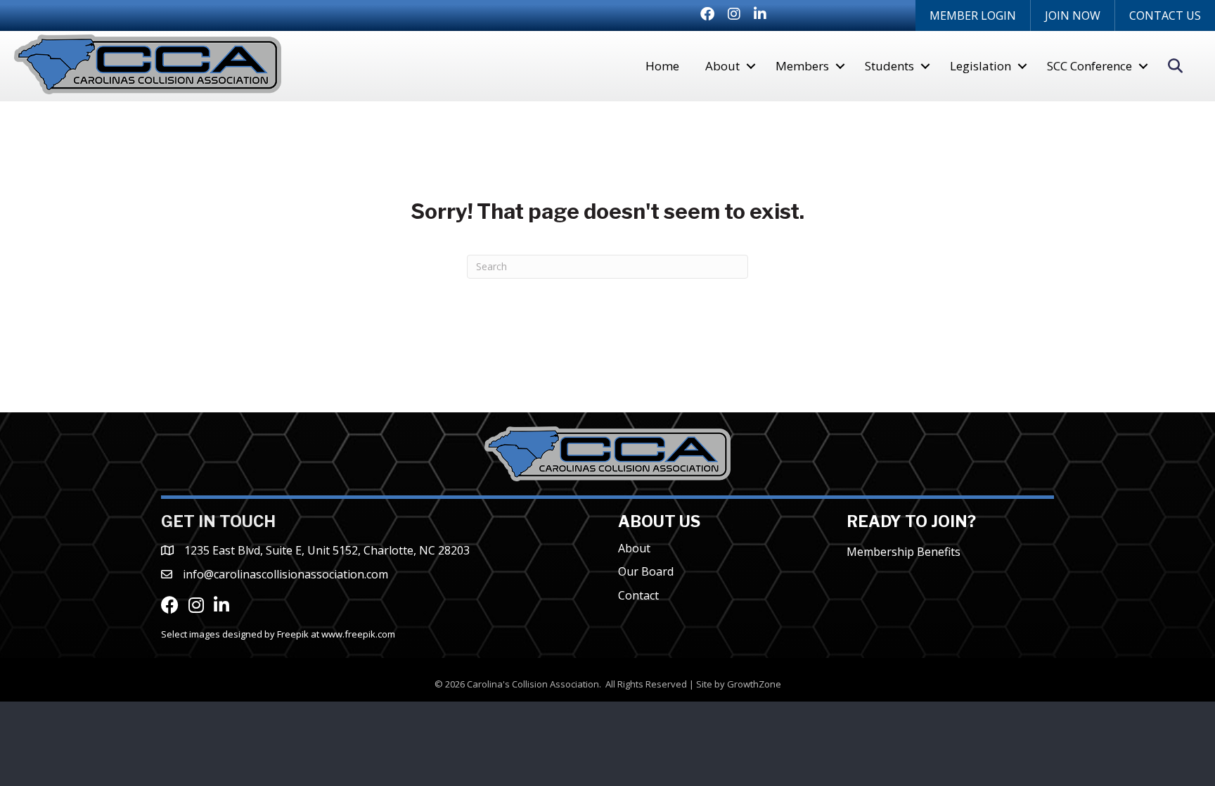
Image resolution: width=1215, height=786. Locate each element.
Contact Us (1165, 15)
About (722, 66)
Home (662, 66)
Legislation (980, 66)
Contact (638, 595)
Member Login (973, 15)
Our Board (646, 571)
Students (889, 66)
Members (802, 66)
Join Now (1072, 15)
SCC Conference (1089, 66)
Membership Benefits (903, 551)
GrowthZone (754, 684)
